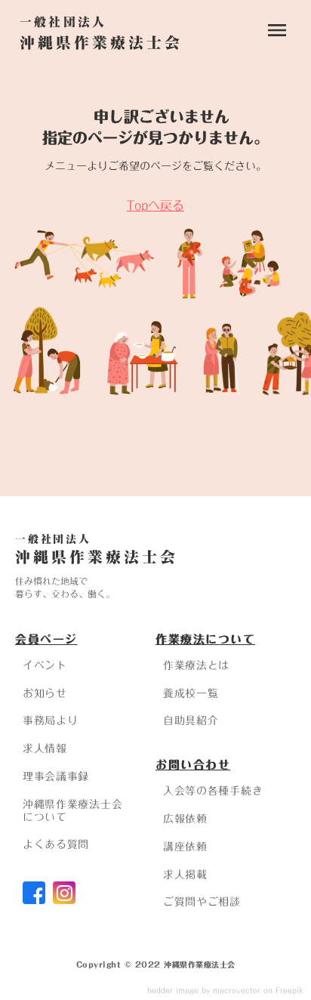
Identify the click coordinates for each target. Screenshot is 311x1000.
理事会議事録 (56, 776)
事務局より (51, 720)
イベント (45, 665)
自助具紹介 (191, 720)
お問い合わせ (193, 764)
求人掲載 (185, 874)
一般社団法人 (53, 539)
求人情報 (45, 748)
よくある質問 (56, 844)
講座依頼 (185, 846)
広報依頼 (185, 818)
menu (277, 30)
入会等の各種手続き (213, 790)
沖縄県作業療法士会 (96, 556)
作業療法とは (196, 665)
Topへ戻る (155, 205)
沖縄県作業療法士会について (72, 811)
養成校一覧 (191, 693)
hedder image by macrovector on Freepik (225, 990)
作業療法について (205, 639)
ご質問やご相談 (202, 901)
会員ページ (46, 639)
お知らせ (45, 693)
